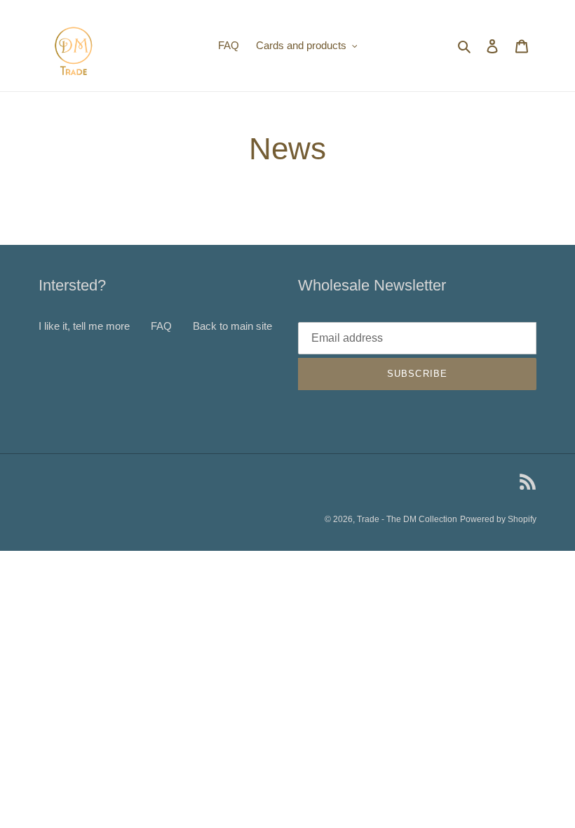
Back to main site (232, 326)
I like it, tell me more (84, 326)
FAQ (161, 326)
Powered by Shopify (498, 519)
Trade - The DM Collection (407, 519)
